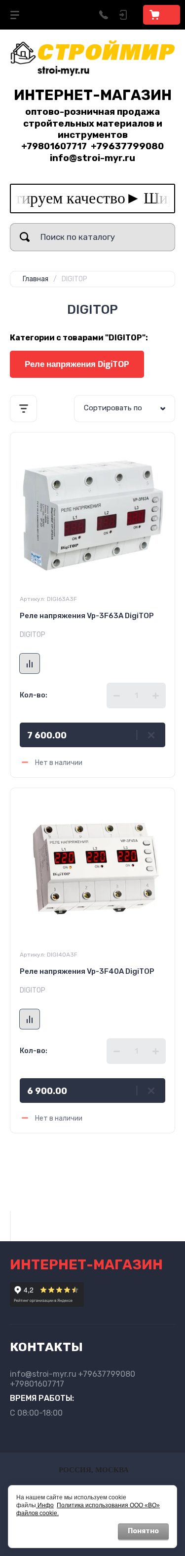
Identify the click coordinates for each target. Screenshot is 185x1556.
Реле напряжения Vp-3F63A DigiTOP (87, 615)
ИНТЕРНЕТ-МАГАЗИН (93, 95)
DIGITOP (32, 634)
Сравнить (29, 663)
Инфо (45, 1505)
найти (24, 237)
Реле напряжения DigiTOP (77, 364)
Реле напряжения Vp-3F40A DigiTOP (87, 971)
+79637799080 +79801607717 (72, 1379)
